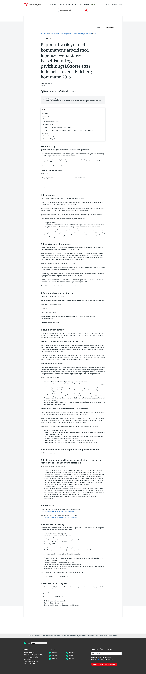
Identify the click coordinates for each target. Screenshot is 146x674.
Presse (120, 4)
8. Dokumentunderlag (48, 136)
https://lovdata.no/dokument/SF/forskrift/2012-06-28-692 (59, 517)
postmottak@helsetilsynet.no (32, 661)
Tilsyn (60, 4)
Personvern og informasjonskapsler (74, 636)
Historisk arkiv (93, 636)
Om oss (107, 4)
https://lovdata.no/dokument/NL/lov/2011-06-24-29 (57, 511)
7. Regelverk (45, 133)
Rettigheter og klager (70, 4)
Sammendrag (45, 113)
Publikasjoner (84, 4)
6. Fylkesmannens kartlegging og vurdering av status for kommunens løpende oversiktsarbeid (67, 130)
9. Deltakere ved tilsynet (48, 139)
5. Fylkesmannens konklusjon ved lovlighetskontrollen (56, 127)
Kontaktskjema (28, 659)
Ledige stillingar (34, 636)
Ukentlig (102, 660)
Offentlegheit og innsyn (108, 636)
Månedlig (109, 660)
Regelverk (53, 4)
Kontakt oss (114, 4)
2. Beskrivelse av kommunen (49, 119)
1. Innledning (45, 116)
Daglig (94, 660)
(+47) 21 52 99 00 (33, 658)
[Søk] (86, 10)
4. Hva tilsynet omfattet (48, 124)
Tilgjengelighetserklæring (51, 636)
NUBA (93, 4)
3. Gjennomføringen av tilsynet (50, 121)
